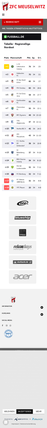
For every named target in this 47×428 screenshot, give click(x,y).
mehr (39, 411)
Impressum (15, 424)
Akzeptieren (24, 411)
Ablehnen (9, 411)
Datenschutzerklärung (28, 424)
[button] (22, 22)
